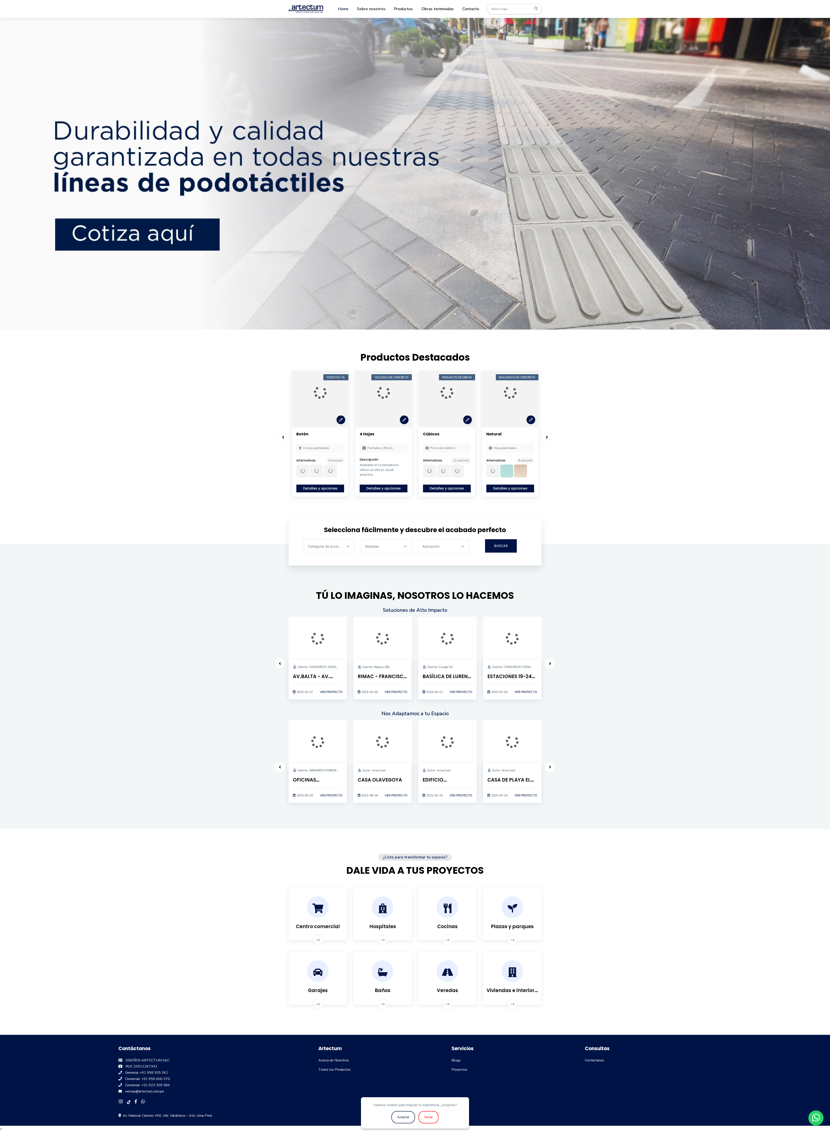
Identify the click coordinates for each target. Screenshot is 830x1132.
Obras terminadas (437, 8)
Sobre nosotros (371, 8)
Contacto (470, 8)
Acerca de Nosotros (333, 1060)
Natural (493, 434)
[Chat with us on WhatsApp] (816, 1118)
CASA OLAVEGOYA (380, 780)
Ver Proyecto (331, 692)
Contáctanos (594, 1060)
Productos (403, 8)
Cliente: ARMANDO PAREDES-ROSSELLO (326, 770)
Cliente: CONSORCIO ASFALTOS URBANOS (327, 667)
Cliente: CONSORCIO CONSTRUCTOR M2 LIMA (525, 667)
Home (343, 8)
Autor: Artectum (374, 770)
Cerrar (428, 1117)
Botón (302, 434)
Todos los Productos (334, 1069)
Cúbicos (431, 434)
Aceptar (403, 1117)
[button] (348, 546)
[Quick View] (341, 419)
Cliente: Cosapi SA (440, 667)
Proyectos (459, 1069)
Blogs (456, 1060)
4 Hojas (367, 434)
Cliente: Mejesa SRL (376, 667)
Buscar (501, 545)
